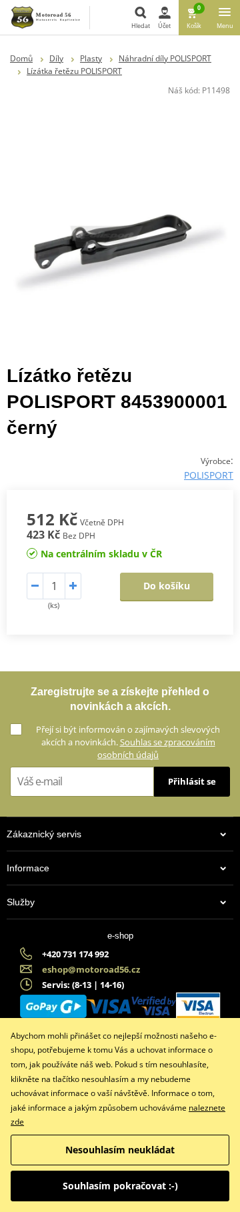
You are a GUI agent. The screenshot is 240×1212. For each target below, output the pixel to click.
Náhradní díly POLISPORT (165, 58)
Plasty (91, 58)
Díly (56, 58)
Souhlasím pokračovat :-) (120, 1185)
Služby (21, 902)
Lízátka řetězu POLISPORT (74, 71)
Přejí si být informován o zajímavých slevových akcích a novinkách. (128, 742)
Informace (28, 868)
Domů (21, 58)
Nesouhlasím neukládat (120, 1149)
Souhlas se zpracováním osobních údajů (156, 748)
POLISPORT (208, 475)
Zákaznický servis (44, 834)
